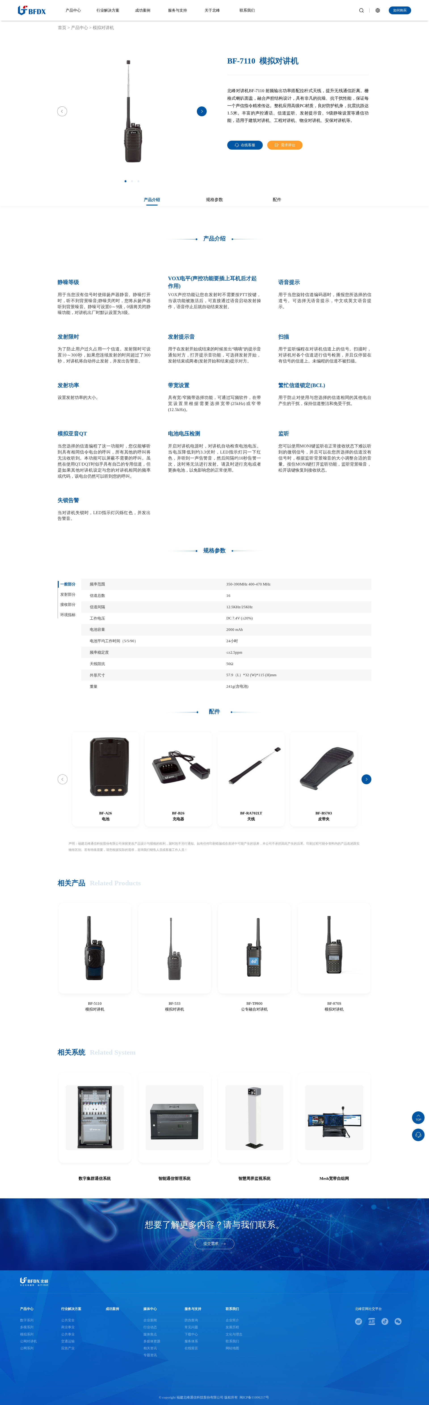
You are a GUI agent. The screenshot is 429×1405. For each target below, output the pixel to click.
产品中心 (27, 1309)
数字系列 (27, 1320)
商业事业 (68, 1327)
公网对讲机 (28, 1341)
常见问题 (191, 1327)
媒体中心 (150, 1309)
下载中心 (191, 1334)
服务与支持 (193, 1309)
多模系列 (27, 1327)
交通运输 (68, 1341)
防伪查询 (191, 1320)
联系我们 (232, 1309)
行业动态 (150, 1327)
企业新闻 (150, 1320)
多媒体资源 (151, 1341)
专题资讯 (150, 1355)
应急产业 (68, 1348)
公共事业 (68, 1334)
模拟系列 (27, 1334)
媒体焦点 (150, 1334)
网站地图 (232, 1348)
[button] (62, 111)
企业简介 (232, 1320)
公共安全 (68, 1320)
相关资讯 (150, 1348)
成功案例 (112, 1309)
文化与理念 (234, 1334)
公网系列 (27, 1348)
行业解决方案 (71, 1309)
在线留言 (191, 1348)
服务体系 (191, 1341)
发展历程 (232, 1327)
